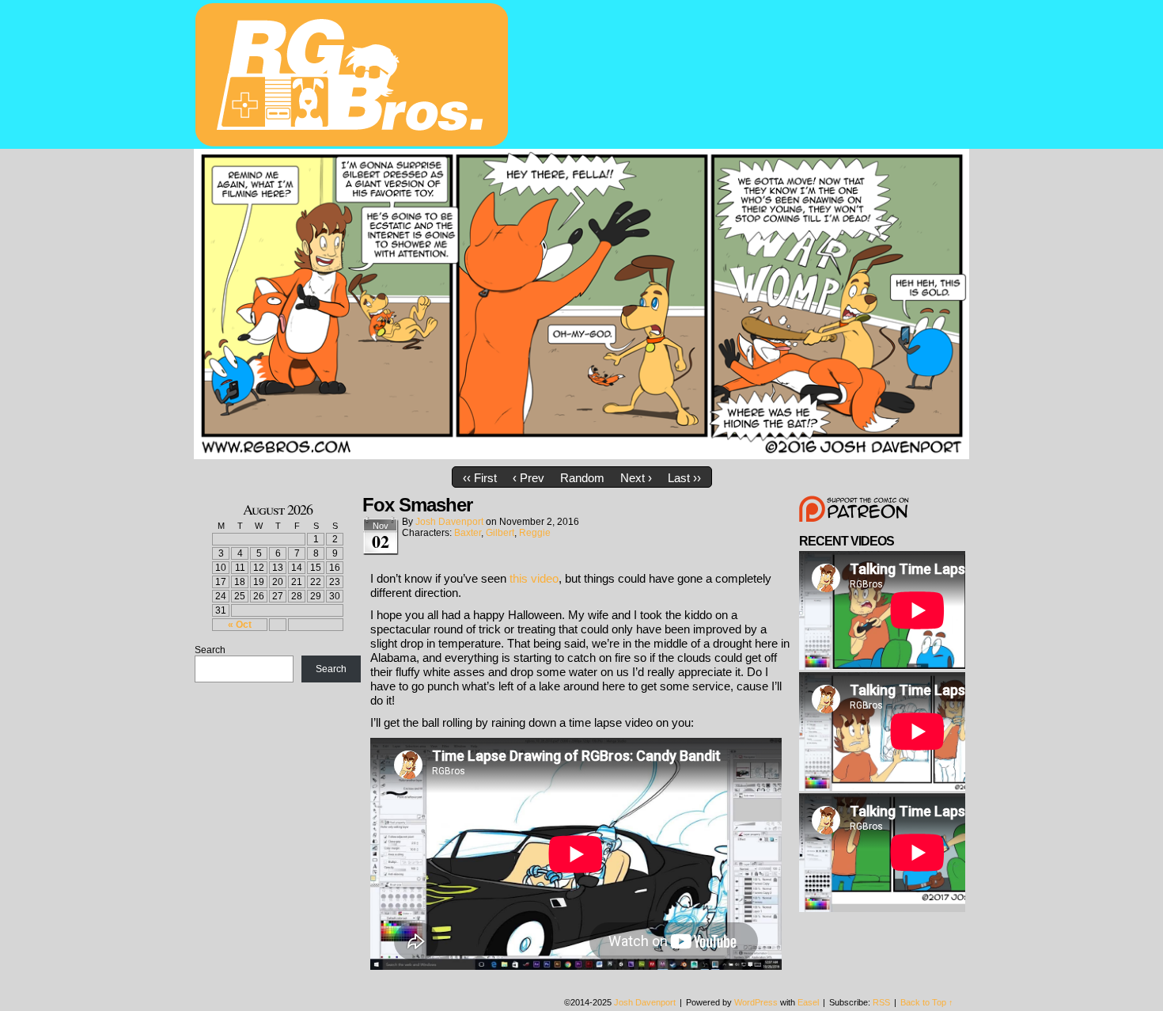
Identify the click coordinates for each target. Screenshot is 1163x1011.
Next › (636, 478)
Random (582, 478)
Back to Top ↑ (926, 1002)
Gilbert (500, 532)
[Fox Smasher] (581, 455)
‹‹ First (480, 478)
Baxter (467, 532)
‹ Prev (528, 478)
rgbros (354, 77)
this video (534, 578)
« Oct (240, 624)
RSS (881, 1002)
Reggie (535, 532)
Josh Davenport (449, 521)
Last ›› (684, 478)
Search (210, 650)
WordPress (756, 1002)
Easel (808, 1002)
